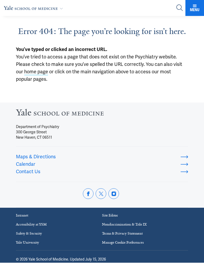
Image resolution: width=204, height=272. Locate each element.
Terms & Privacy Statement (122, 233)
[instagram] (113, 193)
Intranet (22, 215)
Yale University (27, 242)
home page (36, 72)
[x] (101, 193)
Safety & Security (29, 233)
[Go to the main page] (34, 8)
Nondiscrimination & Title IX (124, 224)
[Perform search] (179, 8)
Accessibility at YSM (31, 224)
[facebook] (88, 193)
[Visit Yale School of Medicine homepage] (60, 114)
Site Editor (110, 215)
